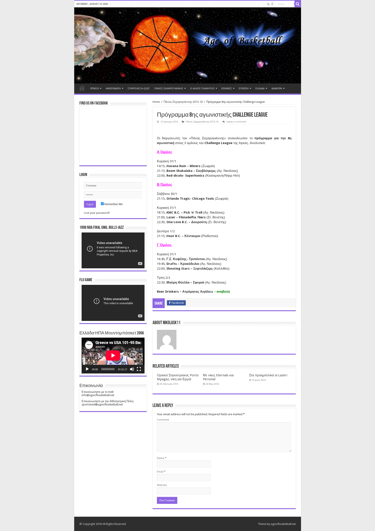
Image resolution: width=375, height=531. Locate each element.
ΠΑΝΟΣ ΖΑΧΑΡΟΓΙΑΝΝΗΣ (168, 88)
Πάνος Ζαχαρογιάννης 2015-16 (183, 101)
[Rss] (268, 4)
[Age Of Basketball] (187, 45)
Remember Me (113, 204)
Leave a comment (236, 121)
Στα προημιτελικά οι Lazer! (268, 375)
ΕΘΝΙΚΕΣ (226, 88)
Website (162, 485)
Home (82, 88)
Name (161, 458)
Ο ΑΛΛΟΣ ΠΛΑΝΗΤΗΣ (202, 88)
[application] (113, 250)
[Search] (297, 4)
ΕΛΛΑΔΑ (260, 88)
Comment (163, 419)
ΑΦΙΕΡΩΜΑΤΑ (113, 88)
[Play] (87, 369)
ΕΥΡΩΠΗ (243, 88)
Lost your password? (97, 212)
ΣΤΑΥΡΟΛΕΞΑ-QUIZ (139, 88)
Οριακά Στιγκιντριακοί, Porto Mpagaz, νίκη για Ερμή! (178, 377)
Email (161, 471)
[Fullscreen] (139, 369)
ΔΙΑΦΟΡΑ (276, 88)
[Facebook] (272, 4)
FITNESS (94, 88)
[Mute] (132, 369)
